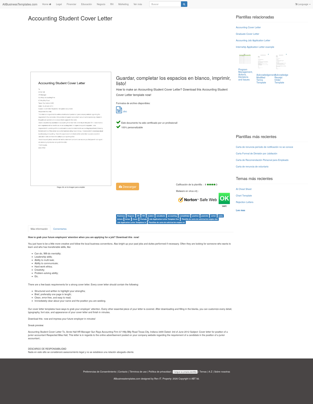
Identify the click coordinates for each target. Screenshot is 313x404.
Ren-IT (157, 378)
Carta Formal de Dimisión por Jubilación (256, 153)
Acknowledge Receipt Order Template (281, 78)
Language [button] (303, 4)
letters (120, 219)
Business (121, 216)
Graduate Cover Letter (247, 33)
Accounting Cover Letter (248, 27)
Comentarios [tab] (60, 228)
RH (111, 4)
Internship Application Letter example (255, 46)
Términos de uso (138, 371)
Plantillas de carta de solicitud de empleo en (167, 222)
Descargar (129, 186)
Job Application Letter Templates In (131, 222)
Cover (135, 219)
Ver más (138, 4)
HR (138, 216)
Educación (86, 4)
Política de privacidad (160, 371)
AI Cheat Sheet (244, 189)
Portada (143, 219)
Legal (59, 4)
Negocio (101, 4)
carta (220, 216)
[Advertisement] (126, 46)
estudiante (160, 216)
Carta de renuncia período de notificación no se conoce (264, 146)
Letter (213, 216)
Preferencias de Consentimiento (99, 371)
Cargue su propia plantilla (185, 371)
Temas (203, 371)
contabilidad (184, 216)
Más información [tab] (39, 228)
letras (127, 219)
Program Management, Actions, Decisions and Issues (245, 74)
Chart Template (244, 195)
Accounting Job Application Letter (253, 40)
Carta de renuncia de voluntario (252, 166)
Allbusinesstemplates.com (127, 378)
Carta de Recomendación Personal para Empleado (262, 160)
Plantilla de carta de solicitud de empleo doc (200, 219)
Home (45, 4)
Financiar (71, 4)
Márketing (123, 4)
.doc (124, 111)
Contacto (122, 371)
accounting (172, 216)
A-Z (210, 371)
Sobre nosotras (222, 371)
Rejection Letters (244, 202)
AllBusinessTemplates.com (19, 4)
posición (204, 216)
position (195, 216)
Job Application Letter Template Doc (164, 219)
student (151, 216)
